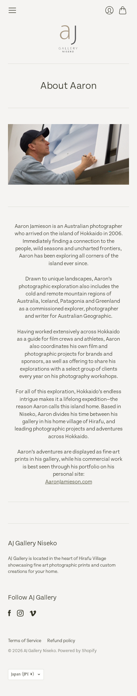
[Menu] (12, 10)
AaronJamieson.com (68, 482)
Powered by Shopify (77, 650)
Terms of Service (24, 640)
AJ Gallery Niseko (40, 650)
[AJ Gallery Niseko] (68, 39)
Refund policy (61, 640)
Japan (22, 674)
